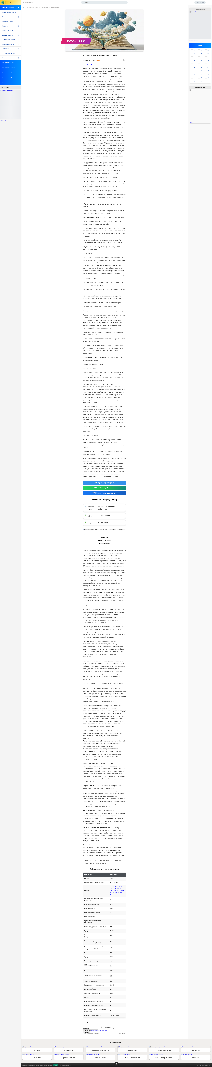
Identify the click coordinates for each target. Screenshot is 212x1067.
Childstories (28, 2)
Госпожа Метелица (8, 30)
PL (115, 890)
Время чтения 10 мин (32, 7)
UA (121, 887)
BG (111, 894)
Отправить (86, 1032)
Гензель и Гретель (7, 21)
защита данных (43, 1065)
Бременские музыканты (9, 39)
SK (114, 894)
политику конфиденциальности (99, 1030)
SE (118, 892)
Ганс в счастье (6, 58)
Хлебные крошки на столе (91, 1033)
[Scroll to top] (116, 1064)
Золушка (4, 26)
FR (119, 887)
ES (116, 887)
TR (111, 890)
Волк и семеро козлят (9, 12)
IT (113, 890)
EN (111, 887)
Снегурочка (5, 49)
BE (121, 892)
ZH (113, 887)
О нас (37, 1065)
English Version (88, 64)
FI (116, 892)
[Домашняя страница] (23, 7)
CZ (111, 888)
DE (118, 888)
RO (120, 890)
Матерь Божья (3, 120)
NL (118, 890)
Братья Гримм (44, 7)
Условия (50, 1065)
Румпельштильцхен (8, 53)
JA (116, 888)
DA (114, 892)
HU (111, 892)
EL (123, 890)
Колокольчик (6, 17)
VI (120, 888)
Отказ (55, 1065)
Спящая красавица (8, 44)
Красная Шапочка (7, 35)
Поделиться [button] (200, 2)
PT (113, 888)
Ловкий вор (122, 1033)
